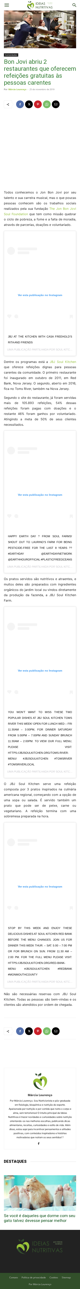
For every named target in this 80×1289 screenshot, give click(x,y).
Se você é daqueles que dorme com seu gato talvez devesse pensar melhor (39, 1218)
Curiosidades (11, 55)
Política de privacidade (34, 1277)
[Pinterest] (38, 104)
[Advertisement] (40, 148)
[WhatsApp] (47, 104)
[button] (6, 5)
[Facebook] (20, 104)
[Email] (56, 104)
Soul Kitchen (66, 349)
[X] (29, 104)
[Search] (74, 5)
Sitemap (66, 1277)
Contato (13, 1277)
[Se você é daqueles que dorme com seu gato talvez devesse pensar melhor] (40, 1193)
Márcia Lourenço (17, 89)
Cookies (54, 1277)
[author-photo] (40, 1089)
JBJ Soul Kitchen (63, 362)
